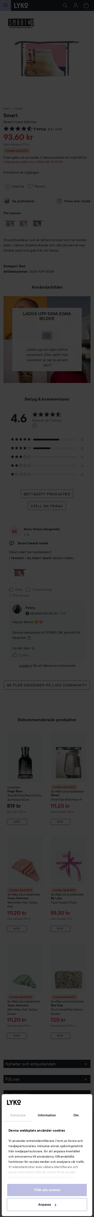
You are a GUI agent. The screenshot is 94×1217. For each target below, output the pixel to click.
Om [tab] (76, 1115)
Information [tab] (47, 1115)
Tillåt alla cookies (47, 1190)
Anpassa (44, 1205)
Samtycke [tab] (18, 1115)
